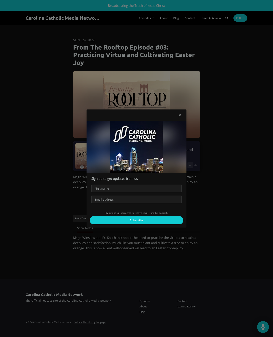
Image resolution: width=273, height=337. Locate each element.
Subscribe (136, 220)
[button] (180, 115)
